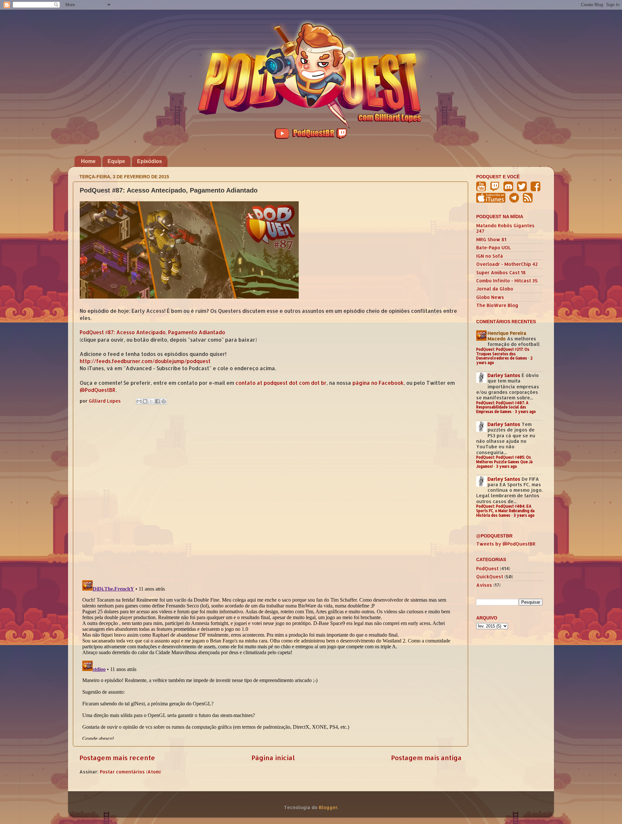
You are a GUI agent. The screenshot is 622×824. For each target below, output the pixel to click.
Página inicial (273, 757)
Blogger (328, 807)
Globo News (490, 297)
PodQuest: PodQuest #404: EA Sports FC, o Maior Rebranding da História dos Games (505, 511)
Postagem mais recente (117, 757)
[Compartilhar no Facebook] (157, 401)
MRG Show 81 (491, 239)
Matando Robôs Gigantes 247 (505, 228)
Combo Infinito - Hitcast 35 (507, 280)
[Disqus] (270, 491)
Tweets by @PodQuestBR (506, 544)
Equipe (116, 161)
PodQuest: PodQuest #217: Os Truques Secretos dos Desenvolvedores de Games (502, 354)
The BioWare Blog (497, 305)
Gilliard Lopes (105, 401)
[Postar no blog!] (145, 401)
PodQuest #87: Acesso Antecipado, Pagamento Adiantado (152, 332)
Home (88, 161)
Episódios (149, 161)
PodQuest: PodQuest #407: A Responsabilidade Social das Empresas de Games (502, 407)
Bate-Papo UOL (493, 247)
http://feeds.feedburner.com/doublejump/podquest (145, 361)
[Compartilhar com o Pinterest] (163, 401)
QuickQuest (489, 576)
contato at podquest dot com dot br (281, 383)
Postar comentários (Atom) (130, 772)
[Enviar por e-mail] (139, 401)
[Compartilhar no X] (151, 401)
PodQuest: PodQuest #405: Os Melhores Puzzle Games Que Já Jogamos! (504, 462)
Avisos (484, 585)
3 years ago (525, 411)
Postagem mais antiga (426, 757)
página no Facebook (378, 383)
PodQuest (487, 568)
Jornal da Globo (494, 289)
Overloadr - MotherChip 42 (507, 264)
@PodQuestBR (98, 390)
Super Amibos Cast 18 (501, 272)
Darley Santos (504, 375)
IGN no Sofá (489, 256)
